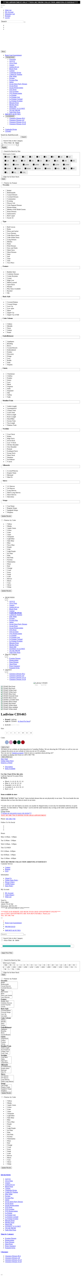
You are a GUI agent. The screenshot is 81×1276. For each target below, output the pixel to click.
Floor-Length (11, 415)
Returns (7, 869)
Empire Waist (11, 473)
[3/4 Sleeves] (7, 1078)
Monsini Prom (14, 643)
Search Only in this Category (13, 141)
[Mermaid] (6, 1070)
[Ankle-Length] (5, 1048)
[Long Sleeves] (7, 1080)
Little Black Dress (13, 235)
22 (41, 161)
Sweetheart (11, 459)
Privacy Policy (10, 882)
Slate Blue (10, 541)
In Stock (27, 721)
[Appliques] (5, 1029)
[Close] (2, 1274)
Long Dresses (11, 239)
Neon (9, 328)
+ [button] (6, 599)
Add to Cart (5, 747)
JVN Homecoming (15, 633)
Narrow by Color (10, 520)
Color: (3, 738)
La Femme (12, 635)
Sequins (9, 365)
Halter (9, 436)
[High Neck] (6, 1061)
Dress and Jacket (12, 231)
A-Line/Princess (12, 471)
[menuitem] (42, 10)
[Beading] (5, 1031)
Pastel (9, 332)
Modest (9, 242)
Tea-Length (11, 423)
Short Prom (13, 664)
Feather (9, 352)
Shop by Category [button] (11, 654)
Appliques (10, 341)
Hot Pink (10, 558)
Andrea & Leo (14, 607)
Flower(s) (10, 354)
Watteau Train (11, 425)
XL (15, 172)
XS (58, 168)
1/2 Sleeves (11, 486)
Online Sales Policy (7, 761)
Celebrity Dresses (13, 274)
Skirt (8, 254)
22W (57, 165)
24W (67, 165)
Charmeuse (11, 374)
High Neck (11, 438)
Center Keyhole (12, 276)
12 (69, 157)
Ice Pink (10, 553)
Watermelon (11, 562)
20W (47, 165)
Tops (8, 258)
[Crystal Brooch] (5, 1035)
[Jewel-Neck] (6, 1063)
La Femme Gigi (14, 637)
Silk (8, 393)
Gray (9, 583)
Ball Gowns (11, 227)
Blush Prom (13, 609)
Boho (9, 229)
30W (29, 168)
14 (8, 161)
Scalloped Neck (12, 451)
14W (17, 165)
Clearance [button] (8, 670)
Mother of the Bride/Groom (16, 209)
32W (39, 168)
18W (37, 165)
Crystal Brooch (12, 348)
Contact (7, 867)
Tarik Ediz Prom (14, 652)
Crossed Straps (12, 304)
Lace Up (10, 306)
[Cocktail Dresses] (9, 988)
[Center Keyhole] (7, 1005)
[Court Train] (5, 1053)
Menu (3, 51)
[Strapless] (6, 1091)
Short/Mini (10, 419)
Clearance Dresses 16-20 (17, 679)
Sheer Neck (11, 455)
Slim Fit (9, 477)
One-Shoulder (12, 447)
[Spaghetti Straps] (6, 1089)
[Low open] (6, 1016)
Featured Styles (14, 668)
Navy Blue (11, 545)
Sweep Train (11, 421)
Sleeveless (10, 497)
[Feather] (4, 1042)
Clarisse (12, 611)
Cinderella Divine (15, 613)
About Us (8, 878)
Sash (8, 362)
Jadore (11, 622)
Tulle (9, 397)
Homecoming (11, 207)
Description (9, 767)
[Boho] (6, 994)
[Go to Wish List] (4, 5)
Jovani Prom (13, 626)
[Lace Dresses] (6, 997)
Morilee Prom (13, 645)
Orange (9, 568)
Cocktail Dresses (12, 197)
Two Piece (10, 263)
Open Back (11, 284)
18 (24, 161)
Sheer (9, 310)
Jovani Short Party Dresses (18, 624)
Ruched (9, 291)
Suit (8, 256)
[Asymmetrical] (5, 1050)
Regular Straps (12, 508)
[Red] (23, 742)
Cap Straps (10, 506)
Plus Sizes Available (14, 289)
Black (9, 581)
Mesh (9, 384)
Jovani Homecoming (16, 628)
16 (16, 161)
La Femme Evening (15, 641)
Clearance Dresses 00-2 (17, 674)
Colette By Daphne (15, 615)
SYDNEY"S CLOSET (17, 649)
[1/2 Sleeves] (7, 1076)
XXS (49, 168)
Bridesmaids (11, 193)
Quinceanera (11, 214)
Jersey (9, 380)
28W (19, 168)
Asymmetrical (11, 408)
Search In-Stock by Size (12, 151)
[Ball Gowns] (6, 992)
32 (8, 165)
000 (8, 157)
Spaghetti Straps (12, 510)
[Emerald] (19, 742)
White (9, 587)
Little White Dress (13, 237)
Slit (8, 293)
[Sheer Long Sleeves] (7, 1081)
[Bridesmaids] (9, 984)
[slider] (72, 946)
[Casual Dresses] (9, 986)
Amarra (11, 605)
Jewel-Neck (11, 440)
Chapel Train (11, 410)
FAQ (6, 871)
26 (57, 161)
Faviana (12, 618)
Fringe (9, 356)
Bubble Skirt (11, 272)
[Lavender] (11, 742)
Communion (11, 199)
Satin (9, 388)
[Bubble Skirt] (7, 1001)
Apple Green (11, 528)
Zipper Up (10, 313)
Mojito (9, 526)
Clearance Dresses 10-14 (17, 677)
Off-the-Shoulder (13, 445)
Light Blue (10, 539)
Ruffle (9, 360)
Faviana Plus (13, 620)
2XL (24, 172)
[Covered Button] (6, 1011)
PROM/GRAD (10, 927)
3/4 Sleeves (11, 488)
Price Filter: (8, 143)
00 (17, 157)
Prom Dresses (11, 211)
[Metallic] (3, 1022)
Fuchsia (9, 560)
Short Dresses (11, 252)
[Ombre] (3, 1025)
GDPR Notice (10, 884)
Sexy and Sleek (12, 248)
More (66, 1271)
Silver (9, 585)
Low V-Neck (11, 443)
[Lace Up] (6, 1014)
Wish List (8, 10)
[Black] (15, 742)
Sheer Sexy (11, 250)
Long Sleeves (11, 490)
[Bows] (5, 1033)
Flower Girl (11, 203)
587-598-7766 (10, 819)
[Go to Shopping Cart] (2, 5)
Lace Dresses (11, 233)
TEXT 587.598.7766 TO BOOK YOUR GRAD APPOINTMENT (23, 815)
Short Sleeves (11, 495)
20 (32, 161)
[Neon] (3, 1023)
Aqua (9, 534)
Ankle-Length (12, 406)
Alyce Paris (13, 603)
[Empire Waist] (6, 1068)
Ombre (9, 330)
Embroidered (11, 350)
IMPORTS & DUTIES (13, 930)
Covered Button (12, 302)
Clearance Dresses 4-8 (16, 676)
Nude (9, 574)
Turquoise (10, 537)
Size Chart (4, 759)
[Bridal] (9, 983)
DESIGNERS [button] (10, 597)
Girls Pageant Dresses (14, 205)
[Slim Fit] (6, 1072)
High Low (10, 280)
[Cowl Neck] (6, 1057)
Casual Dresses (12, 195)
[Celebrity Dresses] (7, 1003)
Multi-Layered (12, 282)
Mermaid (10, 475)
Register (8, 16)
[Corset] (7, 1007)
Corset (9, 278)
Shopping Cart (10, 14)
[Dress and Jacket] (6, 995)
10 (61, 157)
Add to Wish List (7, 757)
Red (8, 566)
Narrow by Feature (10, 183)
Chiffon (9, 376)
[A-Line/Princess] (6, 1067)
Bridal (9, 190)
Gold (9, 576)
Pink (8, 555)
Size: (2, 728)
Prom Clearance (14, 666)
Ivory (9, 572)
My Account (9, 12)
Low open (10, 308)
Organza (10, 386)
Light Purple (11, 551)
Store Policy (9, 886)
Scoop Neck (11, 453)
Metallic (10, 326)
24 (49, 161)
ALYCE (12, 601)
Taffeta (9, 395)
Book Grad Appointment (13, 923)
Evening (10, 201)
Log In (7, 18)
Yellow (9, 524)
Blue (8, 543)
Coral (9, 570)
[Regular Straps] (6, 1087)
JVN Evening (13, 632)
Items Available (10, 768)
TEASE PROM (14, 651)
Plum (9, 564)
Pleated (9, 287)
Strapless (10, 457)
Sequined (10, 391)
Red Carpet (11, 216)
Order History (9, 895)
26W (9, 168)
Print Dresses (11, 246)
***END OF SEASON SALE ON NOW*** (16, 813)
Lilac (9, 549)
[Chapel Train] (5, 1052)
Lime (9, 532)
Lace (8, 358)
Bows (9, 346)
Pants (9, 244)
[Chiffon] (4, 1040)
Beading (10, 344)
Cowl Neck (11, 434)
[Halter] (6, 1059)
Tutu (8, 261)
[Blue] (7, 742)
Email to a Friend (6, 763)
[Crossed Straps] (6, 1012)
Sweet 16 (10, 218)
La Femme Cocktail (15, 639)
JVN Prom (12, 630)
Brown (9, 579)
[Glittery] (3, 1020)
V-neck (9, 461)
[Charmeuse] (4, 1039)
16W (27, 165)
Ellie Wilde (13, 616)
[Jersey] (4, 1044)
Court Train (11, 412)
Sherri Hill (12, 647)
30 (74, 161)
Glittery (9, 324)
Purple (9, 547)
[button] (13, 55)
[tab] (42, 625)
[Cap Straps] (6, 1085)
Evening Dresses (14, 658)
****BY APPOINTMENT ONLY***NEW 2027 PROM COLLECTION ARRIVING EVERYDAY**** (40, 2)
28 (65, 161)
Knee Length (11, 417)
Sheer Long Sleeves (13, 492)
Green (9, 530)
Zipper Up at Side (13, 315)
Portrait (9, 449)
